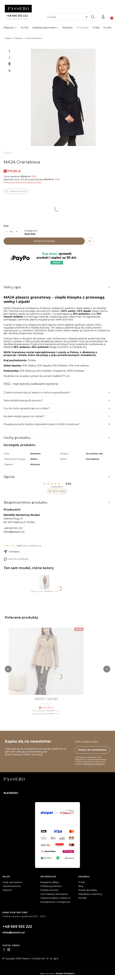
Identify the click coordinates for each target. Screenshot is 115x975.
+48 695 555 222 (17, 15)
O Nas (81, 882)
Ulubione (7, 890)
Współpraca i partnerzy (90, 894)
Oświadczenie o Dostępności (55, 902)
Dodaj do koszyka (44, 241)
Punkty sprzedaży (87, 890)
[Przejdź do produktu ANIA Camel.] (46, 661)
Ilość (6, 225)
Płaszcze (18, 38)
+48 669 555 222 (13, 528)
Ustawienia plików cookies (54, 898)
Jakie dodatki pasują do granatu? (23, 400)
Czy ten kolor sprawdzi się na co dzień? (27, 408)
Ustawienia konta (11, 886)
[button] (92, 16)
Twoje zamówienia (12, 882)
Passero (8, 38)
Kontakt (82, 898)
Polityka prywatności (51, 886)
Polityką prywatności (93, 764)
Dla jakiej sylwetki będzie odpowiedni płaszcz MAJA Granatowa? (42, 424)
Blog (80, 886)
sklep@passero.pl (14, 531)
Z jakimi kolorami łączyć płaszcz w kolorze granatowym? (37, 392)
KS (54, 958)
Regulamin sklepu (49, 882)
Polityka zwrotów (49, 890)
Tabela (16, 191)
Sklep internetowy (56, 973)
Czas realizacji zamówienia (54, 894)
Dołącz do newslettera (92, 749)
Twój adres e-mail (86, 741)
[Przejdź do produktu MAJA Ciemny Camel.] (44, 582)
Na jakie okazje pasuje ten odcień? (24, 416)
